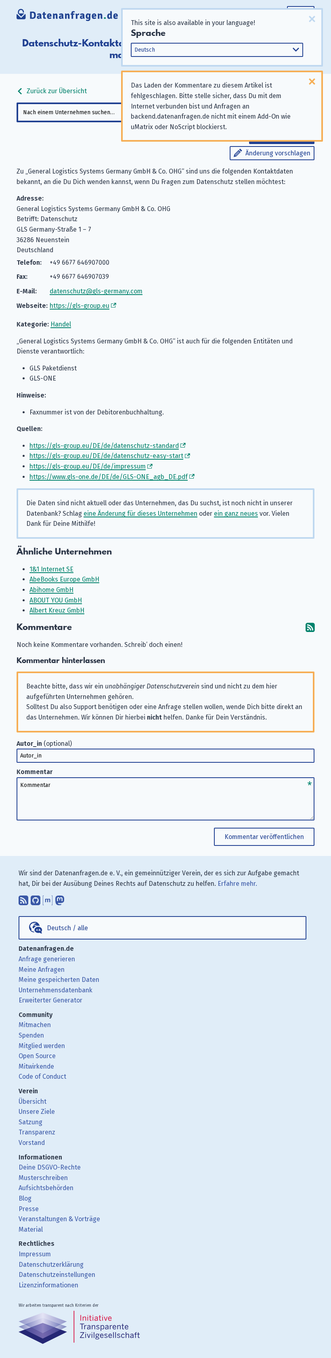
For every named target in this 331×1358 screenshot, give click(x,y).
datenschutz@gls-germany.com (96, 291)
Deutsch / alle (67, 928)
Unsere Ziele (37, 1111)
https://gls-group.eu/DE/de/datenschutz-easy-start (106, 456)
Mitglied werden (42, 1046)
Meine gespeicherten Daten (59, 979)
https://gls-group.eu (79, 306)
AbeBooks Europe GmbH (64, 579)
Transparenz (37, 1132)
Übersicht (32, 1101)
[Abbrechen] (312, 19)
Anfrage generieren (47, 959)
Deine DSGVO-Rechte (50, 1167)
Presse (29, 1209)
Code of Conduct (42, 1076)
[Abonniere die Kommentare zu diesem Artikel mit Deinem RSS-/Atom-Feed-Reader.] (310, 627)
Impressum (35, 1254)
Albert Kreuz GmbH (56, 610)
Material (31, 1229)
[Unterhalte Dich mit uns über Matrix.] (47, 898)
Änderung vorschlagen (277, 153)
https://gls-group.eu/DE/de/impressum (87, 466)
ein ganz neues (236, 513)
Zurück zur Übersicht (56, 91)
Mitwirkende (36, 1066)
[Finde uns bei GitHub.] (35, 898)
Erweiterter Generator (50, 1000)
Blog (25, 1198)
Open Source (37, 1056)
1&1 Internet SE (51, 569)
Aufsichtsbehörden (46, 1188)
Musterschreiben (43, 1178)
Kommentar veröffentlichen (264, 837)
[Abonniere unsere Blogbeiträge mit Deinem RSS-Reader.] (23, 898)
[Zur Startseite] (68, 16)
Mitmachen (35, 1025)
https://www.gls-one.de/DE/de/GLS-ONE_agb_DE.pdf (108, 477)
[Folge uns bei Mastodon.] (60, 898)
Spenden (31, 1035)
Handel (60, 324)
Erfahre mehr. (237, 883)
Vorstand (32, 1143)
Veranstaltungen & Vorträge (59, 1219)
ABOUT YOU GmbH (55, 600)
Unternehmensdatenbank (55, 990)
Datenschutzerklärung (51, 1264)
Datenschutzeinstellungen (57, 1274)
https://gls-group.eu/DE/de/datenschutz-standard (104, 446)
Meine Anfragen (42, 969)
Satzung (30, 1122)
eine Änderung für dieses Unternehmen (140, 513)
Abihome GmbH (51, 590)
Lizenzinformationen (48, 1285)
